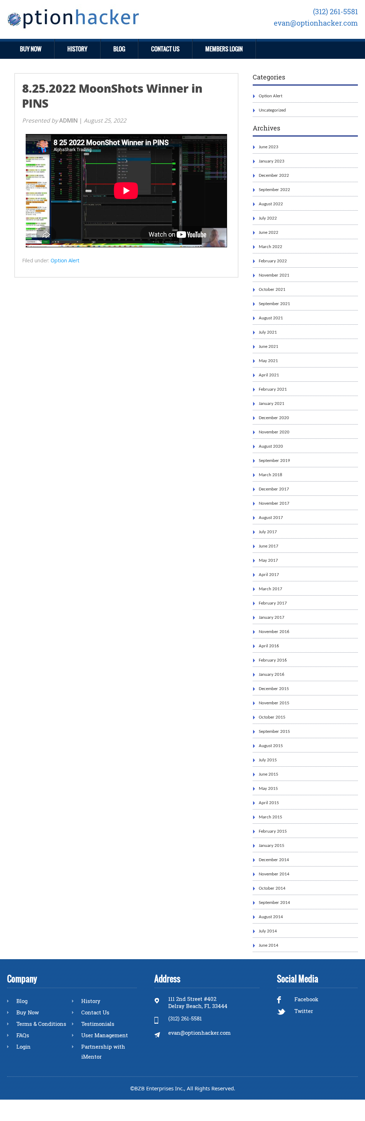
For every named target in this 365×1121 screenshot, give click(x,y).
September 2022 (274, 189)
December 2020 (274, 418)
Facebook (305, 999)
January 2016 (271, 674)
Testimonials (97, 1023)
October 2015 (272, 717)
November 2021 (274, 275)
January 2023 (271, 161)
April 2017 (269, 574)
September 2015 (274, 731)
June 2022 (268, 232)
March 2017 (270, 589)
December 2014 (274, 860)
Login (23, 1046)
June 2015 (268, 774)
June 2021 (268, 346)
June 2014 (268, 945)
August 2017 (271, 517)
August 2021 (271, 318)
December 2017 (274, 489)
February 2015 (273, 831)
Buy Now (30, 49)
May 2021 (268, 361)
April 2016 (269, 646)
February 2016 (273, 660)
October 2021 (272, 289)
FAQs (22, 1035)
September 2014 (274, 902)
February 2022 (273, 261)
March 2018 (270, 475)
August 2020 (271, 446)
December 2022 (274, 175)
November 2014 (274, 874)
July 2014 (268, 931)
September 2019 (274, 460)
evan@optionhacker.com (316, 23)
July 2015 (268, 760)
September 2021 (274, 304)
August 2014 (271, 917)
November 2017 (274, 503)
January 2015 (271, 845)
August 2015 (271, 746)
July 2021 (268, 332)
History (77, 49)
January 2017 (271, 617)
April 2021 (269, 375)
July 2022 (268, 218)
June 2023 (268, 147)
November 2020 (274, 432)
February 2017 (273, 603)
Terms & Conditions (41, 1023)
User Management (104, 1035)
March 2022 (270, 247)
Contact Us (165, 49)
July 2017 (268, 532)
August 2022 (271, 204)
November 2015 (274, 703)
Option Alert (270, 96)
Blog (119, 49)
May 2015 (268, 788)
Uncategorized (272, 110)
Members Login (224, 49)
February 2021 (273, 389)
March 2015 (270, 817)
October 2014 (272, 888)
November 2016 (274, 631)
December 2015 (274, 689)
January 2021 (271, 403)
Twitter (303, 1010)
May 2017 (268, 560)
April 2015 (269, 803)
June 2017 (268, 546)
